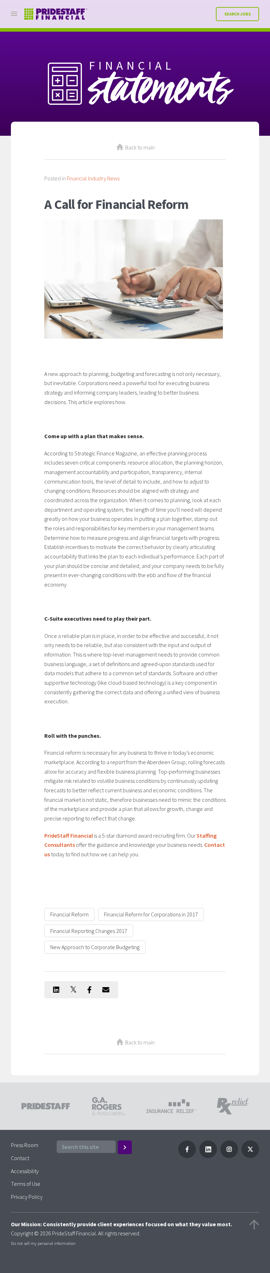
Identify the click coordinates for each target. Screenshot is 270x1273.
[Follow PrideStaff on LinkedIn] (208, 1155)
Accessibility (25, 1171)
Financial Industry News (93, 178)
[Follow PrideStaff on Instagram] (229, 1155)
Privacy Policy (27, 1196)
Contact (20, 1158)
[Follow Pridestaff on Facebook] (187, 1155)
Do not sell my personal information (43, 1243)
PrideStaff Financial (68, 835)
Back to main (140, 147)
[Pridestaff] (56, 14)
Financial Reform (69, 914)
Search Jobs (237, 14)
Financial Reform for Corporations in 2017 (151, 914)
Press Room (24, 1145)
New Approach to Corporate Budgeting (95, 947)
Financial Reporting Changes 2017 (88, 930)
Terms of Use (25, 1183)
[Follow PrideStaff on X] (250, 1155)
